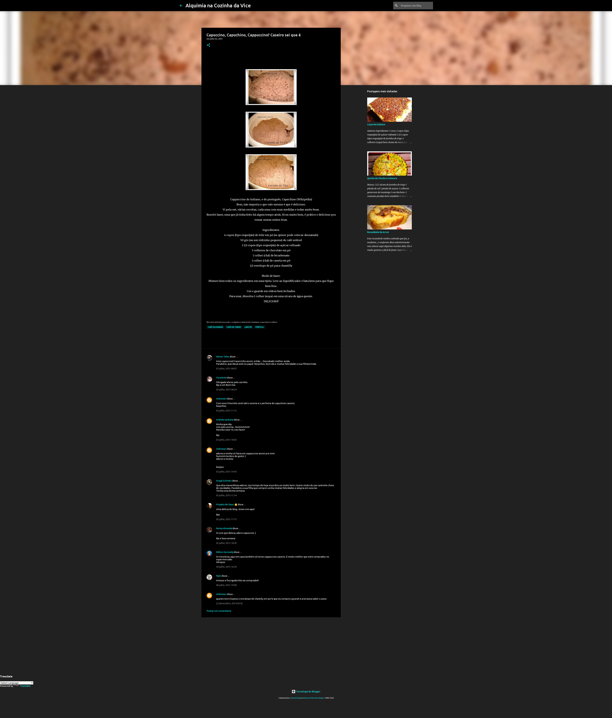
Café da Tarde (233, 327)
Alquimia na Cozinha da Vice (218, 5)
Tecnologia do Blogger (307, 691)
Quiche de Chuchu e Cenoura (382, 178)
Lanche (248, 327)
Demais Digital (296, 698)
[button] (208, 45)
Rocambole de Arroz (378, 232)
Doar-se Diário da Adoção (314, 698)
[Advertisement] (271, 644)
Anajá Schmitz (224, 480)
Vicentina (221, 377)
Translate (25, 686)
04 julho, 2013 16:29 (226, 566)
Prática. (259, 327)
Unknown (221, 398)
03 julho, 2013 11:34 (226, 495)
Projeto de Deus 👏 (226, 504)
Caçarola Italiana (376, 124)
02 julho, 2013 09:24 (226, 389)
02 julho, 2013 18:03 (226, 439)
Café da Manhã (215, 327)
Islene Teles (222, 356)
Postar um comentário (219, 610)
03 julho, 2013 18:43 (226, 543)
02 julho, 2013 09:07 (226, 368)
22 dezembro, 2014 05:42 (229, 603)
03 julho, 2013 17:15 (226, 519)
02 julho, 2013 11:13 (226, 410)
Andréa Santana (224, 419)
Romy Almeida (224, 528)
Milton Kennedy (224, 552)
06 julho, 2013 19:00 (226, 585)
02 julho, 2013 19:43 (226, 471)
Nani (218, 575)
